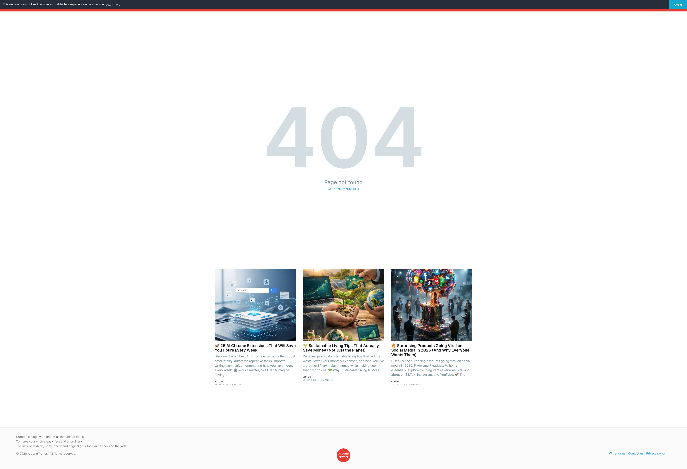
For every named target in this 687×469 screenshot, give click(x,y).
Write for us (617, 453)
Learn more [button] (113, 4)
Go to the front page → (343, 189)
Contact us (636, 453)
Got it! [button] (678, 4)
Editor (219, 381)
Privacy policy (656, 453)
